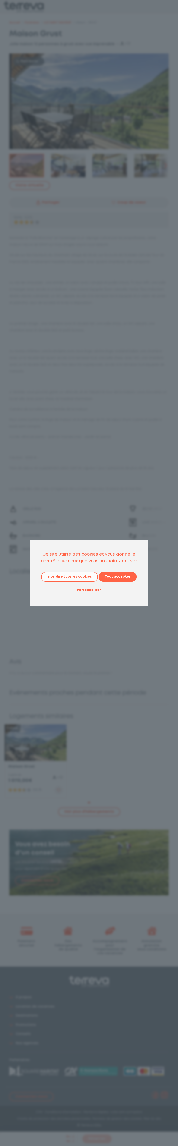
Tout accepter (117, 576)
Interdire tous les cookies (69, 576)
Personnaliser (89, 590)
